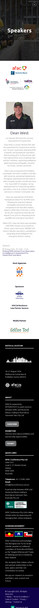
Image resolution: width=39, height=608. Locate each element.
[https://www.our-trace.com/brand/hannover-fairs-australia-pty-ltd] (16, 508)
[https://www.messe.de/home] (19, 74)
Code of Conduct (11, 599)
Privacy (23, 599)
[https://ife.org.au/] (13, 83)
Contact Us (18, 602)
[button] (34, 5)
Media (9, 597)
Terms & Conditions (20, 597)
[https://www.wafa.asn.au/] (28, 83)
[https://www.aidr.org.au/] (19, 89)
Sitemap (8, 602)
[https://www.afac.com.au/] (19, 70)
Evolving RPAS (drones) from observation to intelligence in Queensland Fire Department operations (19, 253)
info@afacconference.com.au (17, 485)
